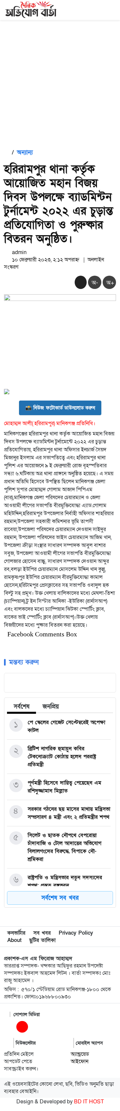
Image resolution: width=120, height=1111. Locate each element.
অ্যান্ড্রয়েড (80, 1054)
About (14, 940)
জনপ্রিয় (51, 706)
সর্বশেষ (21, 706)
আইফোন (79, 1061)
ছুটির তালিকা (42, 940)
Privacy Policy (76, 933)
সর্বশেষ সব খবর (60, 898)
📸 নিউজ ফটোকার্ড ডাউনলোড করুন (60, 408)
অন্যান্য (25, 152)
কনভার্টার (16, 933)
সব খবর (42, 933)
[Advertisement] (60, 83)
